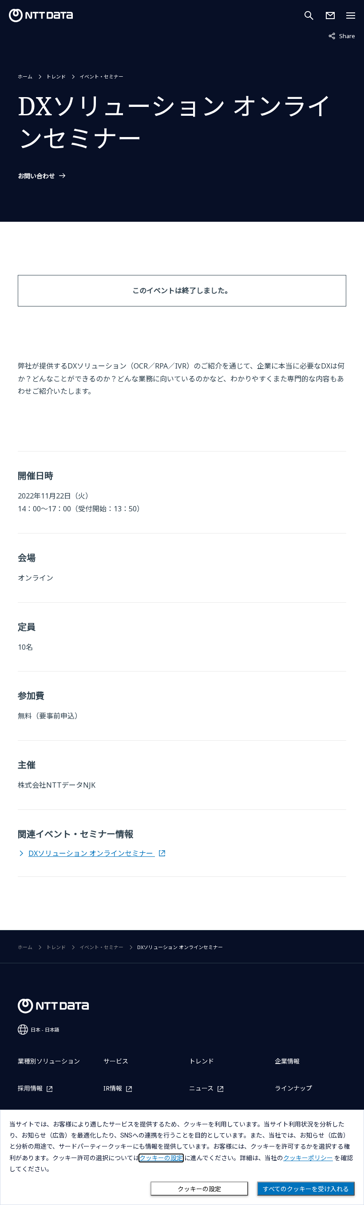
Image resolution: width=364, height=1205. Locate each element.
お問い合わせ (36, 176)
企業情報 (287, 1061)
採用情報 (30, 1088)
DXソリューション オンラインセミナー (91, 853)
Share (341, 35)
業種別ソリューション (49, 1061)
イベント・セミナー (101, 76)
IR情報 (112, 1088)
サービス (115, 1061)
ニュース (201, 1088)
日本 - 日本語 (45, 1029)
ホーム (25, 76)
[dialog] (182, 1157)
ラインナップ (293, 1088)
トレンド (56, 76)
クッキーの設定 (199, 1189)
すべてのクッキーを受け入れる (306, 1189)
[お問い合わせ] (330, 15)
